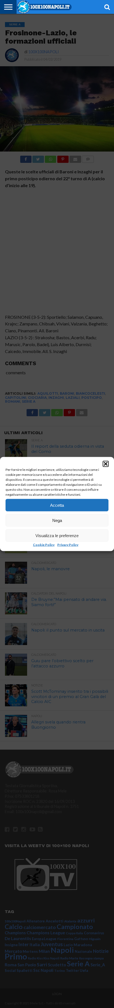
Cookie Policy (44, 545)
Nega (57, 520)
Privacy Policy (67, 545)
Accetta (57, 505)
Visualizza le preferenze (57, 535)
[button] (105, 464)
